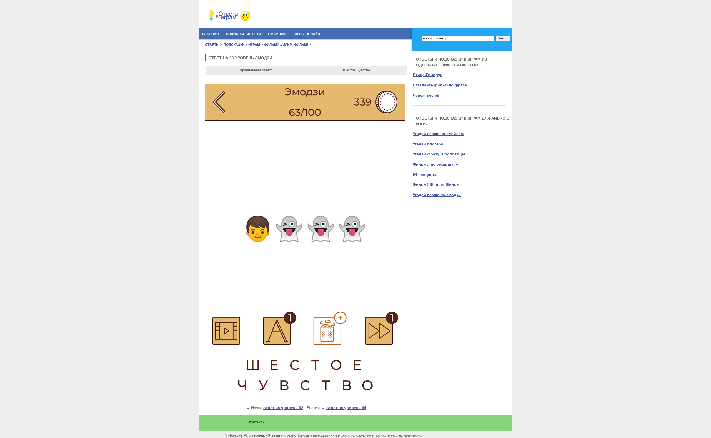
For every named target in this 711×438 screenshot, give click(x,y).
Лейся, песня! (426, 95)
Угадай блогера (428, 144)
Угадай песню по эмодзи (437, 195)
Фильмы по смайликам (435, 164)
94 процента (425, 174)
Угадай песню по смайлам (438, 133)
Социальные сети (243, 34)
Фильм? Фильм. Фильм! (437, 184)
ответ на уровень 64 (346, 407)
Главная (210, 34)
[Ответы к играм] (238, 20)
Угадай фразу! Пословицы (439, 154)
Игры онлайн (307, 34)
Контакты (256, 422)
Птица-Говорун (427, 75)
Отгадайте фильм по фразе (440, 85)
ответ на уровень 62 (283, 407)
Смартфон (278, 34)
